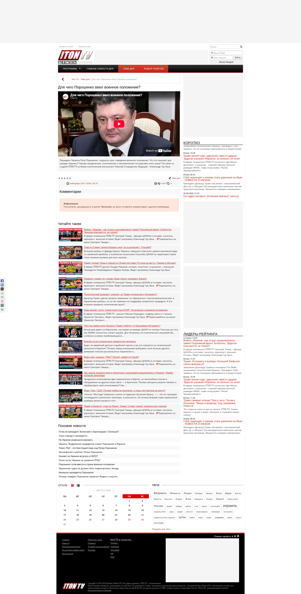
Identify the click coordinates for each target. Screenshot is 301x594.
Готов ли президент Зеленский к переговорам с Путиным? (89, 431)
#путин (238, 493)
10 (64, 510)
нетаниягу (228, 511)
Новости (65, 543)
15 (129, 510)
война (188, 506)
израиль (230, 505)
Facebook (63, 62)
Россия (158, 506)
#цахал (220, 498)
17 (64, 514)
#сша (188, 498)
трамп (208, 517)
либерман (215, 511)
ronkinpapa (75, 183)
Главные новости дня (100, 68)
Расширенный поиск (71, 546)
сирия (192, 517)
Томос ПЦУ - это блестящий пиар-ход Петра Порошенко (88, 447)
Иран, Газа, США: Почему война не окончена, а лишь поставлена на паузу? (124, 390)
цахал (238, 517)
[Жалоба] (156, 183)
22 (129, 514)
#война (209, 493)
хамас (229, 517)
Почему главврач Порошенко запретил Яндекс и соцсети (88, 476)
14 (116, 510)
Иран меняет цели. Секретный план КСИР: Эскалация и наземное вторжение (126, 310)
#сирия (179, 499)
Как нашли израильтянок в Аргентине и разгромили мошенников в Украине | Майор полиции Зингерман (128, 374)
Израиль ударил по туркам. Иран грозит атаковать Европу (115, 278)
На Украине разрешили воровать (76, 439)
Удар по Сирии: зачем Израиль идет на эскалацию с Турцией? (117, 247)
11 (77, 510)
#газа (219, 493)
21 (116, 514)
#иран (228, 493)
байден (179, 506)
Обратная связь (84, 46)
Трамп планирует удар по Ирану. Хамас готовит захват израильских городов (125, 406)
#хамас (209, 499)
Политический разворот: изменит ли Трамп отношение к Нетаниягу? (120, 294)
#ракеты (157, 499)
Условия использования (98, 546)
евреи (204, 506)
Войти (237, 57)
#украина (199, 499)
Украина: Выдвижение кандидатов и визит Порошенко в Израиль (92, 443)
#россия (168, 499)
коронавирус (202, 511)
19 (90, 514)
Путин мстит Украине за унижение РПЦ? (79, 460)
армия (169, 506)
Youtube (59, 62)
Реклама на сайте (66, 46)
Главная (65, 539)
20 (103, 514)
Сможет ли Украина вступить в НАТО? (78, 456)
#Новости (175, 493)
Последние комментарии (73, 550)
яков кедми (159, 522)
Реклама (91, 550)
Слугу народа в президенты (73, 435)
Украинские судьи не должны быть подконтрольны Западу (89, 468)
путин (182, 517)
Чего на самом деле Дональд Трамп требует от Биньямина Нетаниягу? (122, 325)
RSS (75, 62)
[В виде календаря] (72, 484)
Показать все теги (161, 528)
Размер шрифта (222, 536)
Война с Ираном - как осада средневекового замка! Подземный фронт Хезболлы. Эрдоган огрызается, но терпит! (128, 230)
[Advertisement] (150, 21)
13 (103, 510)
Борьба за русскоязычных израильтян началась (110, 341)
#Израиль (160, 493)
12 (90, 510)
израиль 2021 (160, 511)
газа (196, 506)
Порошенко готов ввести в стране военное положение (87, 464)
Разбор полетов (154, 68)
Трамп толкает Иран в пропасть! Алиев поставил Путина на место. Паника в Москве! (130, 263)
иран (171, 511)
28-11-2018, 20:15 (89, 183)
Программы (70, 68)
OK (71, 62)
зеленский (215, 506)
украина (219, 517)
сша (200, 517)
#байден (199, 493)
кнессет (189, 511)
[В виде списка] (78, 484)
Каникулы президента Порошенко (76, 472)
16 (142, 510)
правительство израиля (164, 517)
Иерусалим (232, 499)
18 (77, 514)
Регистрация (226, 62)
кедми (180, 511)
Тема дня (128, 68)
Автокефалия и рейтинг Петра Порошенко (80, 451)
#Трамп (188, 493)
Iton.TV (73, 585)
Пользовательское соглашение (99, 590)
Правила (92, 543)
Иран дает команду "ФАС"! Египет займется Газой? (111, 357)
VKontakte (67, 62)
